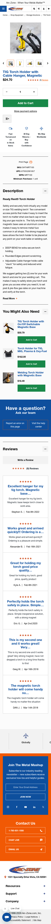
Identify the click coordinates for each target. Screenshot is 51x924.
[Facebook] (16, 807)
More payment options (25, 111)
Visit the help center (38, 425)
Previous (3, 63)
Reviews (45, 80)
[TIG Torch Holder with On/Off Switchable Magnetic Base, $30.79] (8, 328)
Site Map (37, 920)
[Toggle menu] (3, 9)
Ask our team (26, 413)
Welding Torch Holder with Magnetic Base (31, 374)
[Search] (34, 9)
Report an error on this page (15, 425)
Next (47, 63)
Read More (9, 298)
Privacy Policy (17, 917)
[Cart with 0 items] (48, 9)
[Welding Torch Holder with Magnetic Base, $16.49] (8, 377)
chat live (14, 840)
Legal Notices (31, 917)
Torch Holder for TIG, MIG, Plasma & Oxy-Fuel (32, 350)
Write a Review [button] (25, 460)
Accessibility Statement (20, 920)
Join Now (25, 796)
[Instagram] (8, 807)
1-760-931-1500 (16, 830)
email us (14, 849)
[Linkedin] (34, 807)
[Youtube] (25, 807)
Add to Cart (31, 340)
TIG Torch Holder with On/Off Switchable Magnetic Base (31, 324)
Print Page (23, 162)
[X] (43, 807)
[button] (25, 737)
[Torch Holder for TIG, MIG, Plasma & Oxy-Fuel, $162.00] (8, 353)
